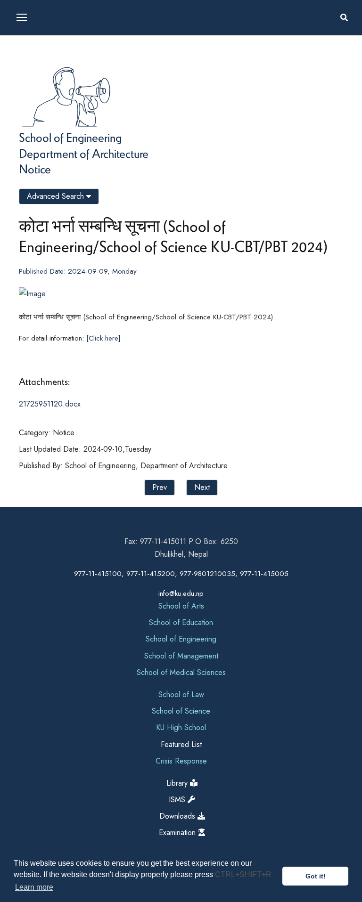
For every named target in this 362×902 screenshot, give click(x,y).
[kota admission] (20, 360)
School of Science (181, 711)
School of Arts (181, 606)
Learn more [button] (34, 887)
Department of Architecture (83, 153)
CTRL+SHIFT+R (243, 874)
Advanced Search (56, 196)
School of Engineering (70, 137)
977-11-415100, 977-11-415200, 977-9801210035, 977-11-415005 (181, 574)
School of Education (181, 622)
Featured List (181, 744)
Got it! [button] (315, 876)
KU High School (181, 727)
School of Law (181, 694)
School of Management (181, 655)
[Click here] (103, 338)
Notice (35, 169)
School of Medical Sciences (181, 672)
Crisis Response (181, 761)
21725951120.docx (50, 403)
